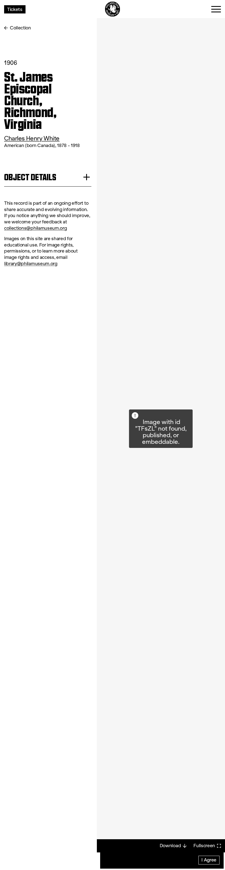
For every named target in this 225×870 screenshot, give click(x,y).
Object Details (30, 177)
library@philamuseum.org (30, 263)
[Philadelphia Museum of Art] (112, 9)
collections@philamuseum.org (35, 228)
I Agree (208, 860)
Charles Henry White (32, 138)
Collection (20, 28)
